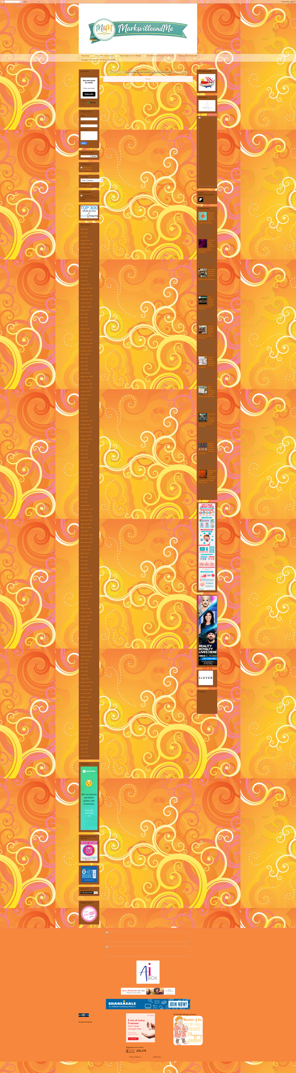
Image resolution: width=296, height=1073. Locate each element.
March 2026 (85, 737)
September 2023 (87, 642)
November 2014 (86, 296)
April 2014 (84, 270)
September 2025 (87, 719)
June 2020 (84, 531)
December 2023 (86, 649)
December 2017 (86, 432)
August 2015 (85, 329)
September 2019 (87, 509)
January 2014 (86, 259)
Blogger (163, 1057)
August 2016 (85, 373)
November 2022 (86, 612)
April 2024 (84, 664)
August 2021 (85, 572)
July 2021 (84, 568)
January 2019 (86, 480)
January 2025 (86, 693)
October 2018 (86, 469)
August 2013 (85, 240)
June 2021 (84, 564)
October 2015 (86, 336)
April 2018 (84, 446)
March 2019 (85, 487)
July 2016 (84, 369)
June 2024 (84, 671)
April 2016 (84, 358)
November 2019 (86, 516)
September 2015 (87, 332)
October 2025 (86, 723)
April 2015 (84, 314)
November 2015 (86, 340)
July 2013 (84, 237)
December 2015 (86, 343)
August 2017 (85, 417)
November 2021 (86, 583)
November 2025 (86, 726)
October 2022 (86, 608)
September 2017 (87, 421)
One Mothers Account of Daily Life (160, 56)
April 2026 (84, 741)
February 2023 (86, 620)
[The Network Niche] (89, 882)
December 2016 (86, 388)
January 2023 (86, 616)
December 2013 (86, 255)
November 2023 (86, 645)
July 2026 (84, 752)
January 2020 (86, 524)
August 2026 (85, 756)
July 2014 (84, 281)
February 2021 (86, 550)
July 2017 (84, 413)
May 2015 (84, 318)
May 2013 (84, 233)
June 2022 (84, 605)
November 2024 (86, 690)
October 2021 (86, 579)
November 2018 (86, 472)
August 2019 (85, 505)
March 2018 (85, 443)
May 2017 (84, 406)
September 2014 (87, 288)
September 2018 (87, 465)
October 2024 (86, 686)
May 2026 (84, 745)
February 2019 (86, 483)
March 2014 (85, 266)
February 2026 (86, 734)
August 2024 (85, 679)
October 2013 (86, 248)
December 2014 (86, 299)
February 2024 (86, 656)
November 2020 (86, 539)
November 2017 (86, 428)
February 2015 (86, 307)
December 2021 (86, 586)
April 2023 (84, 627)
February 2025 (86, 697)
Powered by (83, 102)
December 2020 (86, 542)
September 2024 (87, 682)
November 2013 (86, 251)
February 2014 (86, 262)
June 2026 (84, 749)
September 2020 (87, 535)
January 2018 (86, 435)
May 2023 (84, 631)
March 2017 (85, 399)
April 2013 (84, 229)
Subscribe (89, 94)
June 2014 (84, 277)
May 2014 (84, 273)
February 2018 (86, 439)
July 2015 (84, 325)
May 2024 (84, 667)
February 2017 (86, 395)
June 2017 (84, 410)
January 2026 (86, 730)
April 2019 (84, 491)
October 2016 (86, 380)
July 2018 (84, 458)
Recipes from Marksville (188, 56)
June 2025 (84, 708)
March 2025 (85, 701)
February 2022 (86, 594)
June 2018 (84, 454)
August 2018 (85, 461)
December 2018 (86, 476)
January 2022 (86, 590)
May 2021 (84, 561)
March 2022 (85, 597)
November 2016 (86, 384)
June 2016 (84, 365)
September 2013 (87, 244)
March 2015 (85, 310)
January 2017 (86, 391)
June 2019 (84, 498)
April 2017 (84, 402)
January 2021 (86, 546)
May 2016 (84, 362)
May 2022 (84, 601)
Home (148, 79)
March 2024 (85, 660)
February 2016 (86, 351)
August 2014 (85, 284)
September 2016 (87, 376)
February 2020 (86, 528)
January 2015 (86, 303)
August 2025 (85, 715)
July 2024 (84, 675)
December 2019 (86, 520)
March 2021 (85, 553)
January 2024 (86, 653)
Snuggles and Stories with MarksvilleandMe (98, 60)
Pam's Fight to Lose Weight (131, 56)
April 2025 (84, 704)
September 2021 (87, 575)
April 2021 (84, 557)
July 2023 (84, 638)
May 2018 (84, 450)
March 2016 (85, 354)
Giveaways (85, 56)
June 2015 (84, 321)
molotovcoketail (147, 1057)
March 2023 (85, 623)
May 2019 (84, 494)
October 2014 (86, 292)
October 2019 (86, 513)
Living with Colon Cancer (105, 56)
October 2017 (86, 424)
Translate (88, 185)
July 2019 (84, 502)
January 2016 (86, 347)
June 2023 (84, 634)
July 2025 (84, 712)
